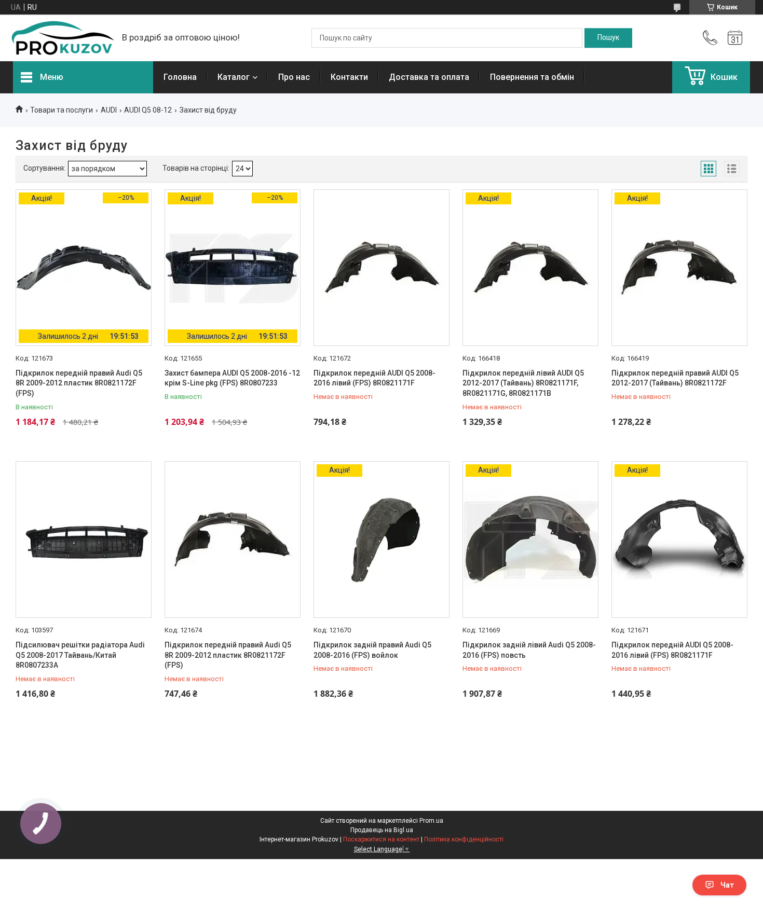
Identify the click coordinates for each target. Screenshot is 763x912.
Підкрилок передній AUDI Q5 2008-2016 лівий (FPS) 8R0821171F (374, 378)
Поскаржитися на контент (381, 839)
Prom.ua (431, 820)
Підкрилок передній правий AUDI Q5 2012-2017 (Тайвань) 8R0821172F (675, 378)
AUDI (109, 110)
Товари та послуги (61, 110)
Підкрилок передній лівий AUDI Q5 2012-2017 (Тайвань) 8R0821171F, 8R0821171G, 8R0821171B (523, 383)
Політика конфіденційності (463, 839)
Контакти (349, 77)
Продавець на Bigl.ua (381, 830)
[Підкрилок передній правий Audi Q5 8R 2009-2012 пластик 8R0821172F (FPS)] (233, 539)
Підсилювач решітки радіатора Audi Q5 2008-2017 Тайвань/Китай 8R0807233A (80, 655)
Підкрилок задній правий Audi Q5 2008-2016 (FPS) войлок (372, 650)
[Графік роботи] (735, 37)
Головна (180, 77)
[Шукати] (608, 38)
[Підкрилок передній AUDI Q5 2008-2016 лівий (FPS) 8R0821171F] (381, 267)
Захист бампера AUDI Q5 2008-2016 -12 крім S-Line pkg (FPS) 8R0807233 (232, 378)
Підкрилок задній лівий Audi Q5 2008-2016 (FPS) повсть (529, 650)
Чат (727, 885)
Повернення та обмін (532, 77)
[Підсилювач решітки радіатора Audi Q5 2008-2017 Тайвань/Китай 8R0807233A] (84, 539)
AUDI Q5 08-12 (148, 110)
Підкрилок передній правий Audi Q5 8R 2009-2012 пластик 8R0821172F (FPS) (79, 383)
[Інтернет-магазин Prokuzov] (62, 38)
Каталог (233, 77)
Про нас (294, 77)
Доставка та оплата (429, 77)
